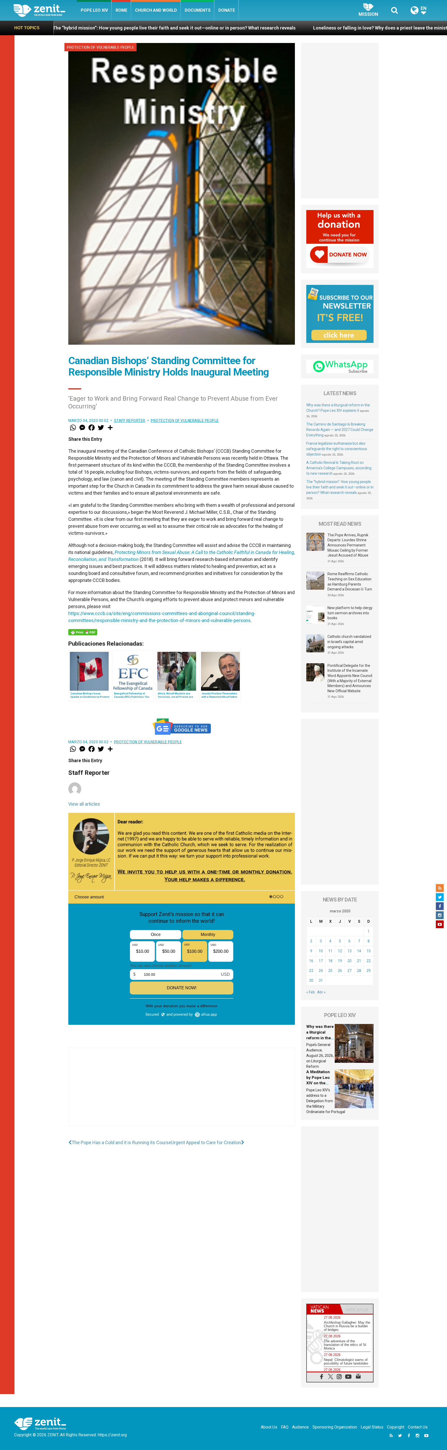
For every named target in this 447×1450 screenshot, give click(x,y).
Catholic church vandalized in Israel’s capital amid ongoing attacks (349, 641)
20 (349, 961)
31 (321, 980)
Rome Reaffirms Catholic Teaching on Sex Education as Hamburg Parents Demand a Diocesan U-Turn (349, 581)
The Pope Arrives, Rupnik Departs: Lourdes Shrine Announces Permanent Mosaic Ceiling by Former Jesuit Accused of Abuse (347, 545)
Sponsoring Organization (334, 1427)
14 (359, 951)
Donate (226, 10)
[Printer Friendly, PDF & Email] (82, 632)
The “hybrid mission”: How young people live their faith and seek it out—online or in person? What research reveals (340, 487)
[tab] (323, 1309)
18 (330, 961)
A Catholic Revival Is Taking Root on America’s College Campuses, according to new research (338, 467)
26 (340, 971)
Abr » (321, 992)
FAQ (284, 1427)
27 (349, 971)
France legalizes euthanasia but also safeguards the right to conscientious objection (336, 448)
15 (369, 951)
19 (340, 961)
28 (359, 971)
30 (311, 980)
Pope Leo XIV (94, 10)
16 (311, 961)
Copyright (395, 1427)
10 (321, 951)
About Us (269, 1427)
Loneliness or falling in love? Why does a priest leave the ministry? (258, 28)
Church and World (156, 10)
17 (321, 961)
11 (330, 951)
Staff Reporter (129, 421)
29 (369, 971)
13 (349, 951)
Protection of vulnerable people (100, 47)
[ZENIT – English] (45, 10)
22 (369, 961)
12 (340, 951)
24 (321, 971)
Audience (300, 1427)
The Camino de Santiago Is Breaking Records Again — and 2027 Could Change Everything (339, 429)
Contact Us (418, 1427)
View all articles (84, 804)
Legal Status (372, 1427)
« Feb (310, 992)
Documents (198, 10)
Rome (121, 10)
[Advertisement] (181, 1092)
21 (359, 961)
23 (311, 971)
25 (330, 971)
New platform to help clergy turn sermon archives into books (350, 613)
